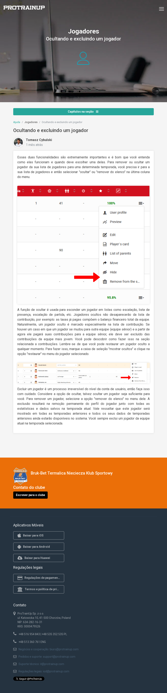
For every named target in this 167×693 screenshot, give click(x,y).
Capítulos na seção (81, 111)
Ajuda (16, 122)
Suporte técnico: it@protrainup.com (41, 664)
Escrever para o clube (30, 495)
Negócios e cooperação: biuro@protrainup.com (49, 649)
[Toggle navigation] (161, 9)
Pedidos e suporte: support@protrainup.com (47, 656)
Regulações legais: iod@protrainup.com (44, 671)
